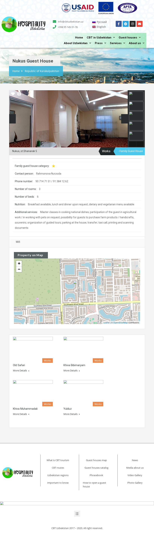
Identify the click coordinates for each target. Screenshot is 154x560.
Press (99, 43)
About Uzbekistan (76, 43)
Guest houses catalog (96, 467)
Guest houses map (96, 460)
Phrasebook (96, 475)
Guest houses (128, 37)
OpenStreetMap (120, 322)
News (135, 460)
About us (135, 43)
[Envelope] (140, 24)
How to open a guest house (94, 484)
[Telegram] (126, 24)
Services (116, 43)
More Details (20, 370)
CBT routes (58, 467)
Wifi (18, 241)
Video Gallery (135, 475)
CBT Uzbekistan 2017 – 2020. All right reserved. (77, 528)
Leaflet (106, 322)
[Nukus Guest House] (77, 286)
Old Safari (19, 365)
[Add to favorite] (13, 95)
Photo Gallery (135, 482)
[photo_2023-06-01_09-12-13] (68, 120)
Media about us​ (135, 467)
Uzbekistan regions (58, 475)
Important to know (58, 482)
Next (124, 118)
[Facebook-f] (119, 24)
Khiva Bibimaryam (74, 365)
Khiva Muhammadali (25, 408)
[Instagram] (133, 24)
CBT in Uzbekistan (99, 37)
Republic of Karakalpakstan (42, 71)
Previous (12, 118)
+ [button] (19, 263)
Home (79, 37)
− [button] (19, 269)
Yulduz (67, 408)
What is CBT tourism (58, 460)
